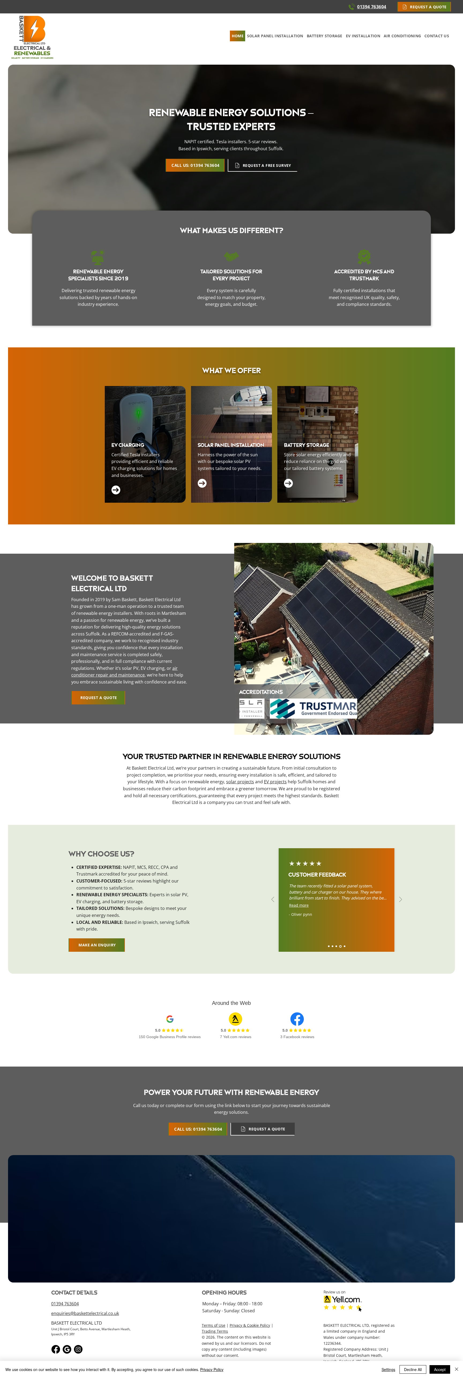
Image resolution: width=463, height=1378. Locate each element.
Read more (299, 905)
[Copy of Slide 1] (333, 946)
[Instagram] (78, 1349)
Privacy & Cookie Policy (250, 1325)
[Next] (400, 900)
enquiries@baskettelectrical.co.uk (85, 1313)
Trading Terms (215, 1331)
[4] (341, 946)
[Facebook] (55, 1349)
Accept (440, 1369)
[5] (344, 946)
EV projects (275, 782)
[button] (424, 7)
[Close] (456, 1369)
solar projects (240, 782)
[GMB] (67, 1349)
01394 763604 (65, 1304)
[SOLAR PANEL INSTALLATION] (231, 444)
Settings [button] (388, 1369)
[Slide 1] (329, 946)
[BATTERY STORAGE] (317, 444)
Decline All (413, 1369)
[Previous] (272, 900)
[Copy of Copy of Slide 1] (337, 946)
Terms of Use (213, 1325)
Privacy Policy (211, 1369)
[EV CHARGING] (145, 444)
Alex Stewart (302, 914)
